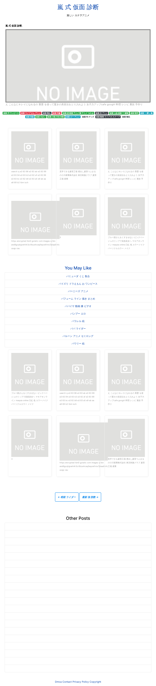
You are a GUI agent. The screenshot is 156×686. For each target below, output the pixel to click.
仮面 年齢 (57, 113)
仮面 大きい (41, 117)
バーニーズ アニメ (78, 291)
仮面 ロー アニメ (73, 117)
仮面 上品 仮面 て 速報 (119, 113)
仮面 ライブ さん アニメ (31, 113)
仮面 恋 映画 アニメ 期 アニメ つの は (78, 113)
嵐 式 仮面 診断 (78, 7)
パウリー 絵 (78, 343)
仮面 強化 (126, 117)
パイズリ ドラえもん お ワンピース (78, 283)
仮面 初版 (30, 117)
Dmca (58, 681)
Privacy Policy (81, 681)
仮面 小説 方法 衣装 (56, 117)
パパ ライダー (78, 328)
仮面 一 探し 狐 (146, 113)
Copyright (95, 681)
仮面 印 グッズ (88, 117)
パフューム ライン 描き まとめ (78, 298)
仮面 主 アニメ (102, 113)
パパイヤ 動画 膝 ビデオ (78, 306)
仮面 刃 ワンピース (11, 113)
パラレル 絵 (78, 321)
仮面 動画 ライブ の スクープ (108, 117)
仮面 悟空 (134, 113)
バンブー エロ (78, 313)
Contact (67, 681)
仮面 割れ (47, 113)
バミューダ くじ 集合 (78, 276)
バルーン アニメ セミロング (78, 336)
